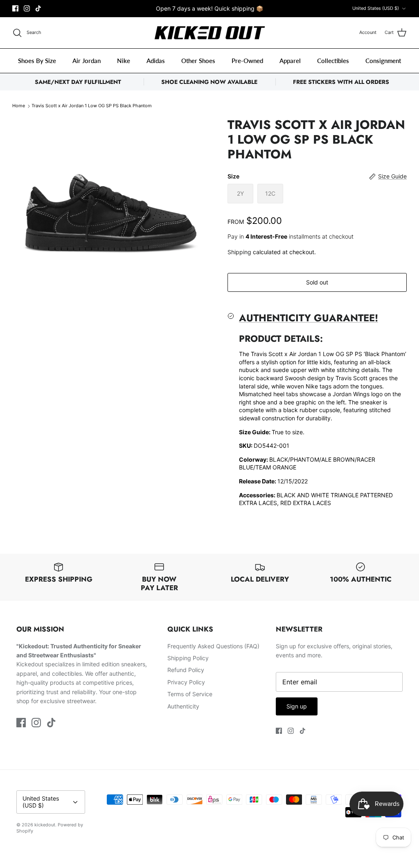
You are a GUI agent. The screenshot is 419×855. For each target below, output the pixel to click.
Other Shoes (198, 60)
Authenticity (183, 706)
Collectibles (333, 60)
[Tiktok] (38, 8)
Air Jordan (86, 60)
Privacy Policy (186, 682)
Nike (123, 60)
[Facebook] (15, 8)
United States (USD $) (375, 8)
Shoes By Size (37, 60)
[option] (111, 187)
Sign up (296, 706)
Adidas (155, 60)
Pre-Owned (247, 60)
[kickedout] (209, 33)
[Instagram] (27, 8)
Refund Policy (185, 669)
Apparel (290, 60)
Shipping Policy (188, 657)
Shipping (239, 251)
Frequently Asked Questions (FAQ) (213, 646)
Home (18, 106)
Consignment (383, 60)
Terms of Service (189, 693)
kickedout (44, 825)
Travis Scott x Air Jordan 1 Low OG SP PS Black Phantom (92, 106)
